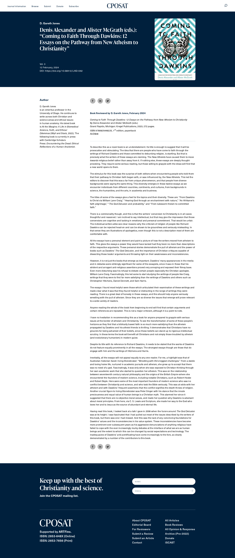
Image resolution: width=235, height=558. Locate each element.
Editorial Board (141, 524)
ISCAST (170, 542)
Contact (137, 542)
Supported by (55, 531)
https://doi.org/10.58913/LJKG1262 (64, 70)
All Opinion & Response (180, 529)
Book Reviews (174, 524)
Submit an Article (143, 538)
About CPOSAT (141, 520)
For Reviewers (141, 529)
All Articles (172, 520)
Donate (59, 6)
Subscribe (74, 6)
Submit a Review (142, 533)
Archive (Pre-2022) (177, 533)
